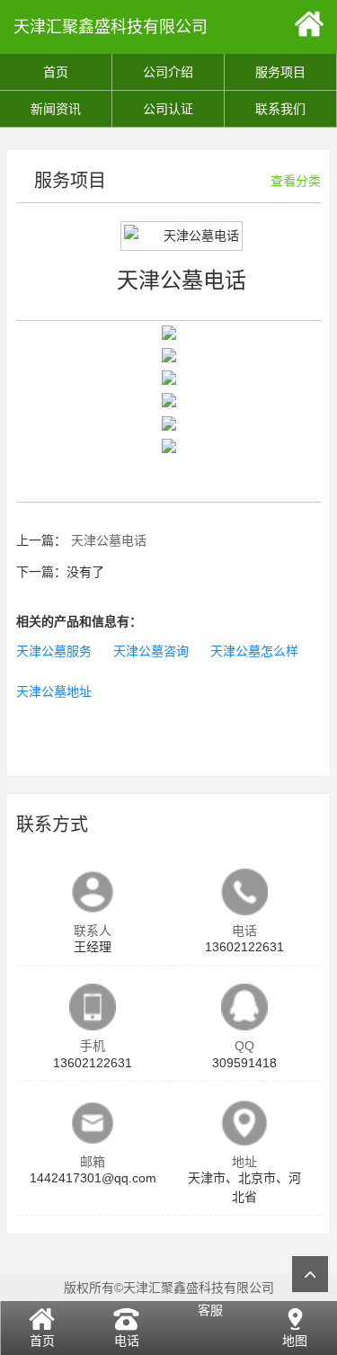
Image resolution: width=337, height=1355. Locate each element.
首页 (55, 72)
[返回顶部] (310, 1274)
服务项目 (280, 72)
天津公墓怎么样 (254, 651)
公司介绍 (168, 72)
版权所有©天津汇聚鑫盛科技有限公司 (169, 1287)
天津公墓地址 (54, 691)
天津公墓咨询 (151, 651)
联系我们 (280, 109)
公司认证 (168, 109)
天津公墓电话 (108, 540)
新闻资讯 (56, 109)
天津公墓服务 (54, 651)
